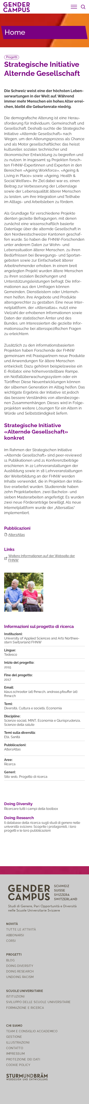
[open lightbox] (23, 592)
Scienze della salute (19, 725)
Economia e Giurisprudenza (59, 721)
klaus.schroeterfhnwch (24, 692)
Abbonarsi (15, 935)
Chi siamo (14, 1025)
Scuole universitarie (24, 991)
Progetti (11, 57)
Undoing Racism (20, 977)
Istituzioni (15, 996)
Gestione (14, 1036)
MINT (32, 721)
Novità (12, 924)
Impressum (15, 1053)
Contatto (14, 1048)
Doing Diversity (18, 803)
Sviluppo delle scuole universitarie (38, 1002)
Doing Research (19, 817)
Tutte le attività (21, 929)
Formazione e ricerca (25, 1007)
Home (15, 32)
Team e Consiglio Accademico (32, 1031)
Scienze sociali (15, 721)
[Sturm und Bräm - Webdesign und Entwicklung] (27, 1076)
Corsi (11, 940)
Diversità (10, 708)
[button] (74, 7)
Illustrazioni (17, 1042)
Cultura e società (32, 708)
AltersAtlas (16, 535)
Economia (54, 708)
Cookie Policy (18, 1065)
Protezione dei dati (23, 1059)
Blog (10, 960)
